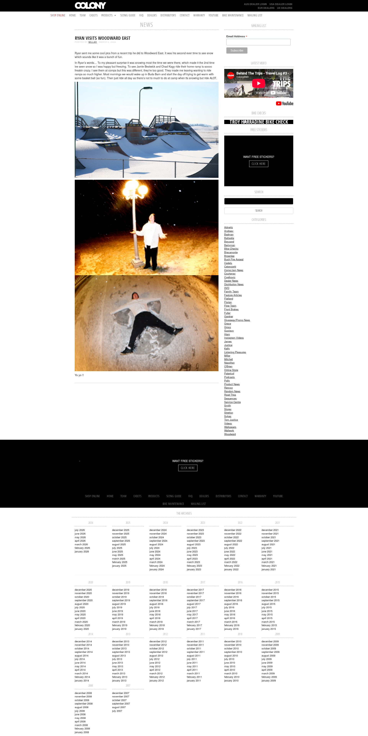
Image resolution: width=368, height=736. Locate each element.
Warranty (199, 15)
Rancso (228, 387)
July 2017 (192, 607)
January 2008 (82, 732)
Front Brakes (231, 309)
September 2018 (158, 600)
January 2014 (82, 680)
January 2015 (269, 629)
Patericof (229, 373)
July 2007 (117, 711)
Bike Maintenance (233, 15)
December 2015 (270, 589)
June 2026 (80, 533)
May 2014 (80, 666)
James (228, 341)
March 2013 (118, 673)
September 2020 (84, 600)
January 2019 (119, 629)
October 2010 (231, 648)
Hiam (227, 334)
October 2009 (269, 648)
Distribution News (234, 284)
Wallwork (229, 430)
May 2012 (155, 666)
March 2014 (81, 673)
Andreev (228, 231)
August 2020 (81, 604)
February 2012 (157, 677)
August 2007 (119, 707)
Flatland (228, 298)
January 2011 (194, 680)
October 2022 (231, 537)
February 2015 (269, 625)
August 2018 (156, 604)
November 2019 (120, 593)
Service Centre (232, 402)
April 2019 (117, 618)
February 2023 (194, 565)
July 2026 (80, 530)
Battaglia (229, 238)
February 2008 (82, 728)
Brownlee (229, 256)
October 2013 (119, 648)
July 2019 (117, 607)
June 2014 (80, 662)
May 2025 (117, 555)
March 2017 (193, 621)
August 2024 (156, 544)
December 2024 (158, 530)
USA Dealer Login (280, 4)
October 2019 (119, 597)
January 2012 (157, 680)
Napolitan (229, 362)
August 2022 (231, 544)
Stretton (228, 412)
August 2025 (119, 544)
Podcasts (229, 377)
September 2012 (158, 652)
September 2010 (233, 652)
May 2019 (117, 614)
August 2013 (119, 655)
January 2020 (82, 629)
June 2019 (117, 611)
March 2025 (118, 558)
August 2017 (193, 604)
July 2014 (80, 659)
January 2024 (157, 569)
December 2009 (270, 641)
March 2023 (193, 562)
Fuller (227, 313)
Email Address (236, 36)
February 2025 (119, 562)
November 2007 (120, 696)
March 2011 (193, 673)
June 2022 (229, 551)
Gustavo (229, 330)
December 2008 (83, 693)
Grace (227, 323)
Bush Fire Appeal (233, 259)
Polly (227, 380)
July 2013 (117, 659)
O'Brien (228, 366)
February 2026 (82, 548)
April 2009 (267, 669)
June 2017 (192, 611)
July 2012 (154, 659)
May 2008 (80, 718)
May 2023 (192, 555)
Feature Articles (233, 295)
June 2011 (192, 662)
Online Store (231, 370)
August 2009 (268, 655)
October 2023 (194, 537)
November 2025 (120, 533)
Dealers (152, 15)
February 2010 (231, 677)
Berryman (229, 245)
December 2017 (195, 589)
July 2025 (117, 548)
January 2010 (231, 680)
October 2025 (119, 537)
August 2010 (231, 655)
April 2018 (155, 618)
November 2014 (83, 645)
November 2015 (270, 593)
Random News (232, 391)
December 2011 (195, 641)
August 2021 (268, 544)
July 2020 (80, 607)
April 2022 (229, 558)
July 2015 (267, 607)
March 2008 (81, 725)
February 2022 (231, 565)
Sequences (230, 398)
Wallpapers (230, 427)
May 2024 (155, 555)
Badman (228, 234)
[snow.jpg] (147, 227)
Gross (227, 327)
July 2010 (229, 659)
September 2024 (158, 540)
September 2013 (121, 652)
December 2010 (232, 641)
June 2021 (267, 551)
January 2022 (231, 569)
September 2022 (233, 540)
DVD (226, 288)
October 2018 (157, 597)
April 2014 (80, 669)
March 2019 (118, 621)
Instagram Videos (234, 337)
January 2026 (82, 551)
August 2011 (193, 655)
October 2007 (119, 700)
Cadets (94, 15)
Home (72, 15)
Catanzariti (230, 266)
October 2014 (82, 648)
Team (83, 15)
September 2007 (121, 703)
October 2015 (269, 597)
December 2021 (270, 530)
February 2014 (82, 677)
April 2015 (267, 618)
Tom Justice (231, 419)
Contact (185, 15)
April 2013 (117, 669)
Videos (228, 423)
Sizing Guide (128, 15)
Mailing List (255, 15)
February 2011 (194, 677)
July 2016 (229, 607)
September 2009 (270, 652)
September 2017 (196, 600)
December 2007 (120, 693)
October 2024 (157, 537)
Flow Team (230, 305)
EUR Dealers (266, 8)
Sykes (227, 416)
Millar (93, 42)
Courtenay (230, 273)
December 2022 (232, 530)
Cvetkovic (229, 277)
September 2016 (233, 600)
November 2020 (83, 593)
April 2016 (229, 618)
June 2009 (267, 662)
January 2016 (231, 629)
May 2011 (192, 666)
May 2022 (229, 555)
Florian (228, 302)
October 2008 (82, 700)
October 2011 (194, 648)
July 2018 (154, 607)
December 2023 (195, 530)
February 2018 (157, 625)
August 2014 (81, 655)
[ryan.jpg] (147, 323)
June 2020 (80, 611)
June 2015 (267, 611)
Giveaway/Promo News (237, 320)
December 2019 (120, 589)
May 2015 (267, 614)
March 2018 (156, 621)
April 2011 (192, 669)
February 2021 (269, 565)
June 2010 (229, 662)
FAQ (141, 15)
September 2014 (84, 652)
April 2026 (80, 540)
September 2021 (270, 540)
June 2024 (155, 551)
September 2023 (196, 540)
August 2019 (119, 604)
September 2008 (84, 703)
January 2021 (269, 569)
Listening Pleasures (235, 352)
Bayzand (229, 241)
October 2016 (231, 597)
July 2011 (192, 659)
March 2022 (230, 562)
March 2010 (230, 673)
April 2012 (155, 669)
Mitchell (228, 359)
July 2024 (154, 548)
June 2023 (192, 551)
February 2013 (119, 677)
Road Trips (230, 395)
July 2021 (267, 548)
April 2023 (192, 558)
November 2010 (232, 645)
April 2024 (155, 558)
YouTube (214, 15)
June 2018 (155, 611)
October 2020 (82, 597)
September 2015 (270, 600)
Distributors (168, 15)
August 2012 (156, 655)
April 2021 (267, 558)
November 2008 (83, 696)
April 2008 (80, 721)
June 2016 (229, 611)
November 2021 (270, 533)
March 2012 (156, 673)
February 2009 (269, 677)
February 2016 (231, 625)
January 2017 (194, 629)
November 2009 (270, 645)
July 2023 (192, 548)
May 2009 (267, 666)
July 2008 (80, 711)
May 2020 (80, 614)
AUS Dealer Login (255, 4)
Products (107, 15)
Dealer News (231, 280)
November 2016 (232, 593)
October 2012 (157, 648)
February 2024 (157, 565)
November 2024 (158, 533)
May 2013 (117, 666)
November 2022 (232, 533)
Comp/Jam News (233, 270)
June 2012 (155, 662)
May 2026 (80, 537)
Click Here (259, 164)
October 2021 (269, 537)
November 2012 (158, 645)
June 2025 (117, 551)
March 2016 (230, 621)
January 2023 (194, 569)
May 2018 (155, 614)
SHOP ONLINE (57, 15)
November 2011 (195, 645)
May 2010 (229, 666)
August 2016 (231, 604)
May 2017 (192, 614)
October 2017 (194, 597)
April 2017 (192, 618)
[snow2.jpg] (147, 129)
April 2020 (80, 618)
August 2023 (193, 544)
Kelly (227, 348)
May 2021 (267, 555)
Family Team (231, 291)
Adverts (228, 227)
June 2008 (80, 714)
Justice (228, 345)
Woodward (230, 434)
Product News (232, 384)
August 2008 (81, 707)
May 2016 (229, 614)
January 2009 (269, 680)
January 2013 (119, 680)
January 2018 (157, 629)
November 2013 (120, 645)
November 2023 (195, 533)
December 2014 (83, 641)
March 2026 (81, 544)
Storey (228, 409)
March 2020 (81, 621)
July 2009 (267, 659)
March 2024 (156, 562)
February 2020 (82, 625)
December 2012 (158, 641)
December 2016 (232, 589)
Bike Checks (231, 248)
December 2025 (120, 530)
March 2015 (268, 621)
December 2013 (120, 641)
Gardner (228, 316)
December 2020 (83, 589)
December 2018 (158, 589)
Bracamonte (231, 252)
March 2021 (268, 562)
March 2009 (268, 673)
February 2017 (194, 625)
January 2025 (119, 565)
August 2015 (268, 604)
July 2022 (229, 548)
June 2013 (117, 662)
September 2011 (196, 652)
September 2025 (121, 540)
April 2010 (229, 669)
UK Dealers (284, 8)
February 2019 (119, 625)
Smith (227, 405)
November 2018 (158, 593)
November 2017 (195, 593)
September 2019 (121, 600)
